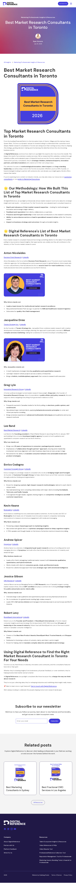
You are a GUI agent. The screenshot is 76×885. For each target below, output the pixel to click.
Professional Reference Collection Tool (52, 853)
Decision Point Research (13, 257)
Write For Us (8, 853)
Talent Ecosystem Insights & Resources (52, 842)
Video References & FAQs (48, 845)
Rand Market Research (12, 430)
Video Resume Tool (45, 849)
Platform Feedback (10, 849)
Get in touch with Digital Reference (44, 686)
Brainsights (8, 510)
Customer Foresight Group (14, 469)
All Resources (38, 802)
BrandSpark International (13, 617)
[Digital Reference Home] (10, 3)
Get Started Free (63, 3)
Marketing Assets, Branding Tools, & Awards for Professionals (55, 861)
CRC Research (9, 581)
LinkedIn (26, 257)
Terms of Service (56, 875)
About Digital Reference (12, 842)
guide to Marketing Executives (29, 179)
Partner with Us (9, 845)
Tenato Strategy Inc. (11, 324)
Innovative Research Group (14, 389)
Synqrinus (7, 544)
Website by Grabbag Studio (40, 875)
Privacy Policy (68, 875)
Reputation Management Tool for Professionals (55, 856)
